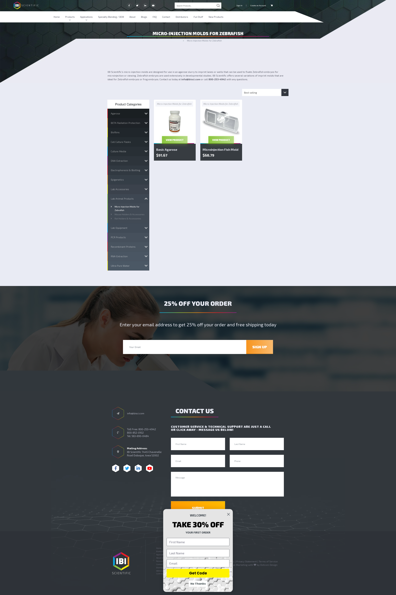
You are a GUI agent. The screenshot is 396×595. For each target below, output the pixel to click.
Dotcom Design (268, 564)
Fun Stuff (198, 16)
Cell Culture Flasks (121, 141)
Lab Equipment (119, 227)
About (132, 16)
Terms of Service (268, 561)
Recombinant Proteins (123, 246)
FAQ (155, 16)
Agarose (115, 113)
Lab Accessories (120, 189)
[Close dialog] (228, 514)
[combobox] (198, 5)
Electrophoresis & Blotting (125, 170)
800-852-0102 (135, 432)
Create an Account (258, 5)
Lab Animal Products (122, 198)
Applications (86, 16)
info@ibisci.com (190, 79)
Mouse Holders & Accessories (129, 214)
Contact (166, 16)
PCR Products (118, 237)
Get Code (198, 573)
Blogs (144, 16)
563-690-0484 (140, 435)
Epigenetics (117, 179)
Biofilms (115, 132)
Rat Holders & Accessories (128, 218)
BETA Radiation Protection (125, 122)
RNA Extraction (119, 256)
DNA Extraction (119, 160)
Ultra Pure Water (120, 265)
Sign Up (259, 347)
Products (70, 16)
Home (57, 16)
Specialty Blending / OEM (111, 16)
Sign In (239, 5)
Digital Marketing (238, 564)
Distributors (182, 16)
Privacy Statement (246, 561)
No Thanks (198, 584)
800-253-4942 (217, 79)
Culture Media (118, 151)
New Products (216, 16)
